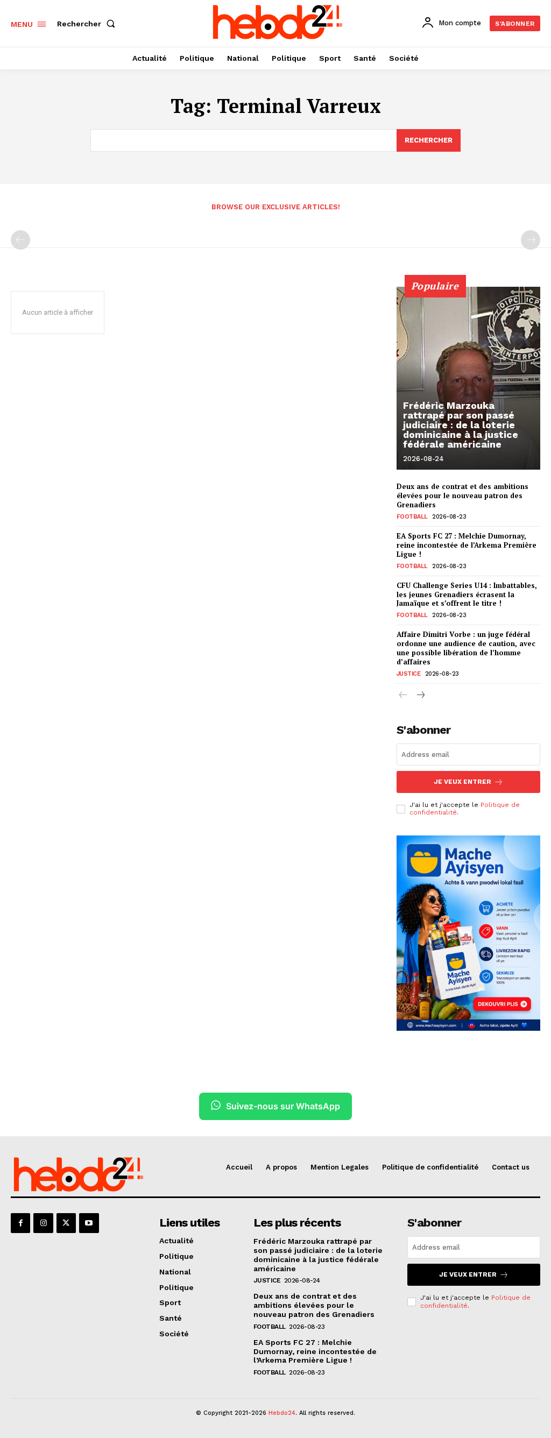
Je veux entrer (462, 781)
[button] (88, 23)
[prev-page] (20, 240)
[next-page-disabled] (530, 240)
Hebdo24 (282, 1412)
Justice (409, 673)
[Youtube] (88, 1222)
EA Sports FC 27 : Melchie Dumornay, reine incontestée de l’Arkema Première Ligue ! (466, 545)
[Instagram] (43, 1222)
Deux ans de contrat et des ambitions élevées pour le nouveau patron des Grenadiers (462, 495)
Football (412, 516)
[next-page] (420, 696)
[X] (66, 1222)
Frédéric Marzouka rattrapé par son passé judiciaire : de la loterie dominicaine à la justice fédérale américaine (460, 425)
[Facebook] (20, 1222)
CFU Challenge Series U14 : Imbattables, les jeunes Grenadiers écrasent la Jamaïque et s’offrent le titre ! (467, 594)
